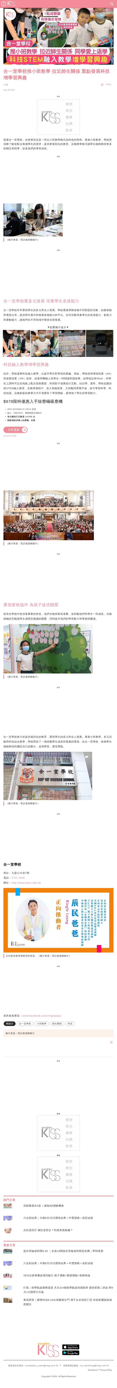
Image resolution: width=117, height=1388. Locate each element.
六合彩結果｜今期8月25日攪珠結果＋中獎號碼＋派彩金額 (58, 1218)
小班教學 (42, 1023)
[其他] (102, 86)
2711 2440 (18, 877)
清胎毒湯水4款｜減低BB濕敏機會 (43, 1205)
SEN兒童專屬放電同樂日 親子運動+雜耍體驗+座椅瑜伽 (56, 1275)
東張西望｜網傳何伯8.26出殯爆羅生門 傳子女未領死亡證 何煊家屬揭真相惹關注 (67, 1302)
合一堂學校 (25, 1023)
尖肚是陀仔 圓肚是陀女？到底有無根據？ (48, 1230)
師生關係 (57, 1023)
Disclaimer (92, 1370)
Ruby (108, 84)
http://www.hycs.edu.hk (26, 882)
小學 (5, 85)
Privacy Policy (106, 1370)
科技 (70, 1023)
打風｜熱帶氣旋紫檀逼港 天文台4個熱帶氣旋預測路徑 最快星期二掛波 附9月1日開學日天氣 (68, 1290)
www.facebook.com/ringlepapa (41, 1015)
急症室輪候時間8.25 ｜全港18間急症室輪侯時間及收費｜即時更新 (63, 1251)
